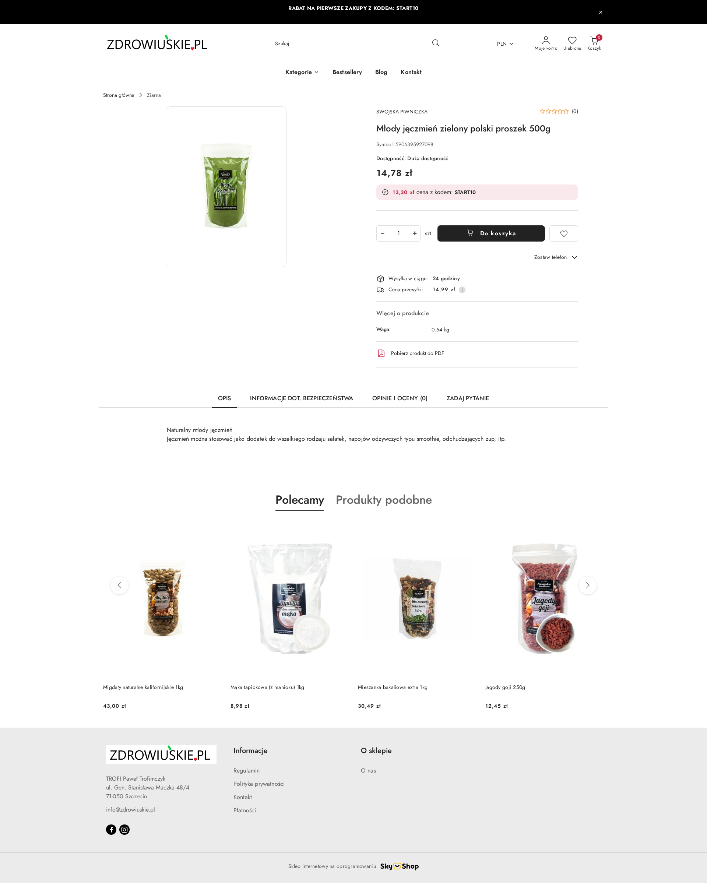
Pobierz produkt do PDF (417, 353)
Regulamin (246, 770)
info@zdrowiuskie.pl (130, 809)
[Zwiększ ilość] (414, 233)
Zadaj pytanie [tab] (468, 398)
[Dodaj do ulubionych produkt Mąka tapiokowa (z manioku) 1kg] (340, 528)
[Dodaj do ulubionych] (563, 233)
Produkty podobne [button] (384, 499)
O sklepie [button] (376, 750)
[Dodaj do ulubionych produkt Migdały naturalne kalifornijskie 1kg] (213, 528)
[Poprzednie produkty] (119, 585)
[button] (302, 72)
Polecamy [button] (299, 499)
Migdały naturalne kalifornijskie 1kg (143, 687)
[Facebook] (111, 829)
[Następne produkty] (587, 585)
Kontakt (242, 797)
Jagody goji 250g (505, 687)
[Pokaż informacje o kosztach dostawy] (462, 290)
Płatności (244, 810)
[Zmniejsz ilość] (382, 233)
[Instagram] (124, 829)
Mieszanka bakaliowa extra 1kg (393, 687)
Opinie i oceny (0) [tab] (400, 398)
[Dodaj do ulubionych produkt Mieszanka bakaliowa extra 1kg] (468, 528)
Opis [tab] (224, 398)
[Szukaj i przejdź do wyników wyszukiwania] (435, 43)
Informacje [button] (250, 750)
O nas (368, 770)
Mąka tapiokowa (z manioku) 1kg (267, 687)
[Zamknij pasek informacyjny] (600, 12)
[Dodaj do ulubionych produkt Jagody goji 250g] (595, 528)
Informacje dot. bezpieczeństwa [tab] (301, 398)
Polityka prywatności (259, 784)
